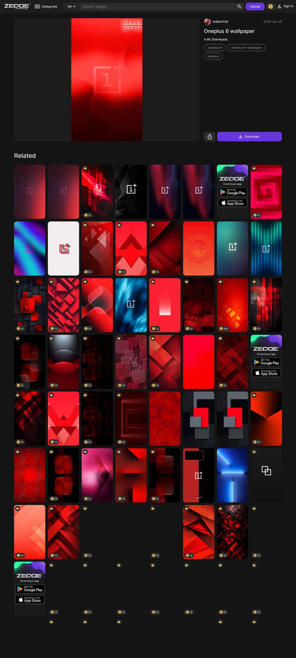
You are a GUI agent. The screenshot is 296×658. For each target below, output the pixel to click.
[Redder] (198, 248)
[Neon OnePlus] (29, 248)
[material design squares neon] (232, 419)
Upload (255, 6)
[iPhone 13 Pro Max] (232, 475)
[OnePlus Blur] (198, 192)
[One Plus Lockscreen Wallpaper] (198, 475)
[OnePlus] (29, 192)
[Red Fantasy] (198, 362)
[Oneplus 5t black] (131, 192)
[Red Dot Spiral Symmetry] (29, 475)
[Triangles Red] (165, 419)
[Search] (239, 6)
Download (252, 136)
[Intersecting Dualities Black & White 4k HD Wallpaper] (266, 475)
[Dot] (131, 532)
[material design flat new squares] (198, 419)
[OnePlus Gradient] (232, 248)
